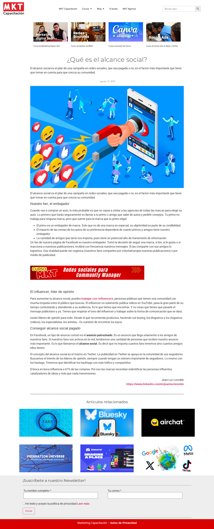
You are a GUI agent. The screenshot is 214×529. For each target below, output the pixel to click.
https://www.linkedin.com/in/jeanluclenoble (155, 384)
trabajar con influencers (97, 298)
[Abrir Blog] (103, 8)
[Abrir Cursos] (91, 8)
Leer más (83, 503)
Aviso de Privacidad (123, 522)
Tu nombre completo (36, 490)
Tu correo (114, 490)
